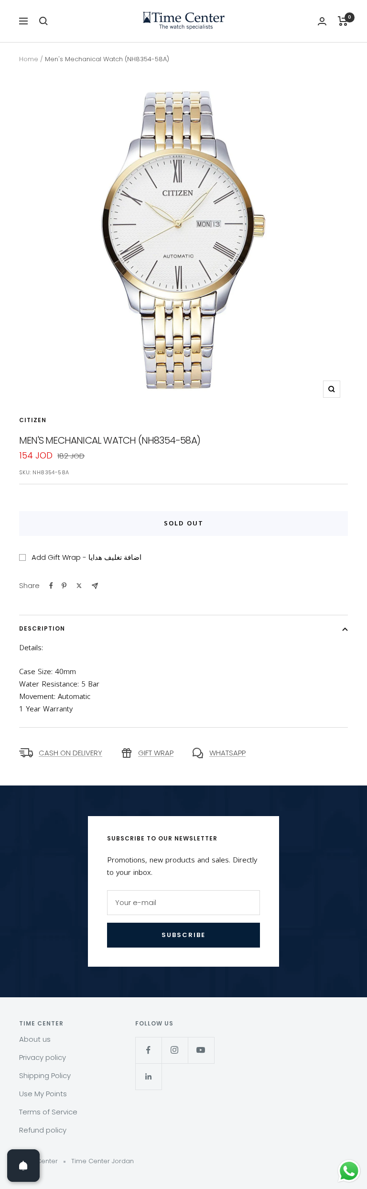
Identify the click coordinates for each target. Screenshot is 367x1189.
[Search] (43, 21)
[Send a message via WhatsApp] (349, 1171)
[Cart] (343, 21)
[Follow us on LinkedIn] (148, 1076)
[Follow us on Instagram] (175, 1050)
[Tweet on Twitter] (79, 585)
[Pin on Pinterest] (64, 585)
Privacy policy (42, 1057)
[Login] (322, 21)
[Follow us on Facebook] (148, 1050)
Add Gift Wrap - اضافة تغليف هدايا (86, 557)
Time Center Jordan (102, 1161)
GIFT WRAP (155, 753)
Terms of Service (48, 1112)
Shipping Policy (45, 1075)
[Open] (23, 1165)
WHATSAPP (227, 753)
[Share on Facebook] (51, 585)
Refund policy (42, 1130)
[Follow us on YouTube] (201, 1050)
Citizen (32, 420)
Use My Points (43, 1094)
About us (35, 1039)
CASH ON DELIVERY (70, 753)
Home (28, 59)
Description (42, 628)
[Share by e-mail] (95, 586)
